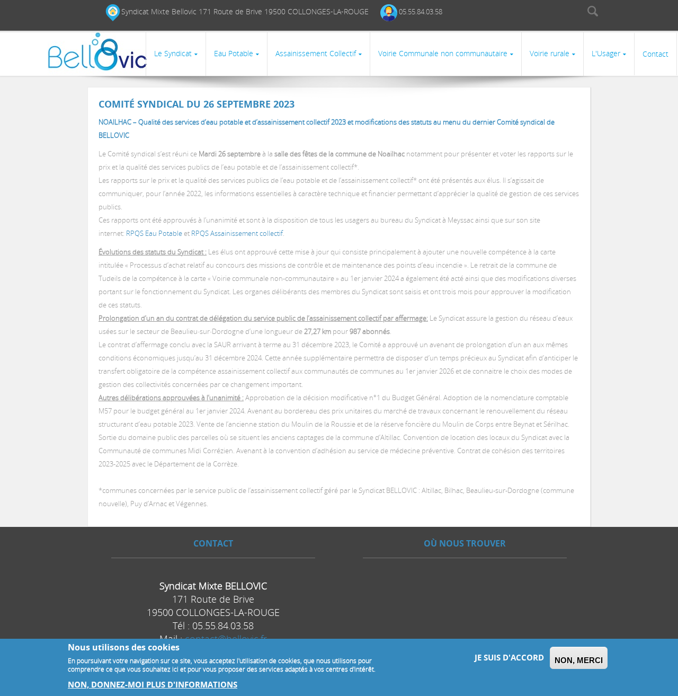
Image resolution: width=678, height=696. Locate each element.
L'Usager (606, 53)
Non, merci (579, 660)
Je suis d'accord (509, 657)
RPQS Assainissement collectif (237, 233)
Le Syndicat (173, 53)
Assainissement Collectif (315, 53)
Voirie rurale (549, 53)
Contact (655, 54)
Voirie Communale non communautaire (442, 53)
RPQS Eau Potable (154, 233)
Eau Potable (233, 53)
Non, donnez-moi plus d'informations (152, 684)
